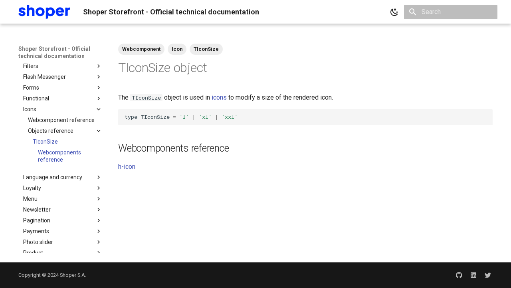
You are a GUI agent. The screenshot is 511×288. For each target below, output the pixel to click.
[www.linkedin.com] (473, 275)
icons (219, 97)
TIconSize (206, 49)
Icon (177, 49)
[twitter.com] (487, 275)
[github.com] (459, 275)
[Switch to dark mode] (394, 12)
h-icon (126, 166)
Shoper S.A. (73, 275)
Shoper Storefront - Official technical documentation (54, 52)
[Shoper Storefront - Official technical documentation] (44, 12)
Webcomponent (141, 49)
